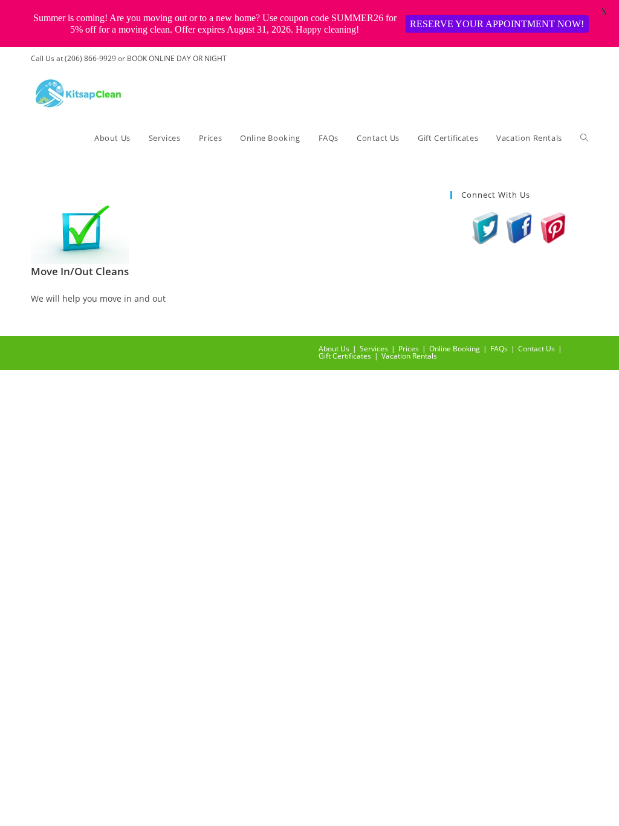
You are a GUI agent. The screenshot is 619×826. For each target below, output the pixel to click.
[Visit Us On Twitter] (485, 226)
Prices (408, 348)
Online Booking (454, 348)
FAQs (499, 348)
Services (374, 348)
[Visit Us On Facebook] (519, 226)
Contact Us (536, 348)
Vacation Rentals (409, 356)
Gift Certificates (345, 356)
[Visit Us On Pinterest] (553, 226)
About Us (334, 348)
